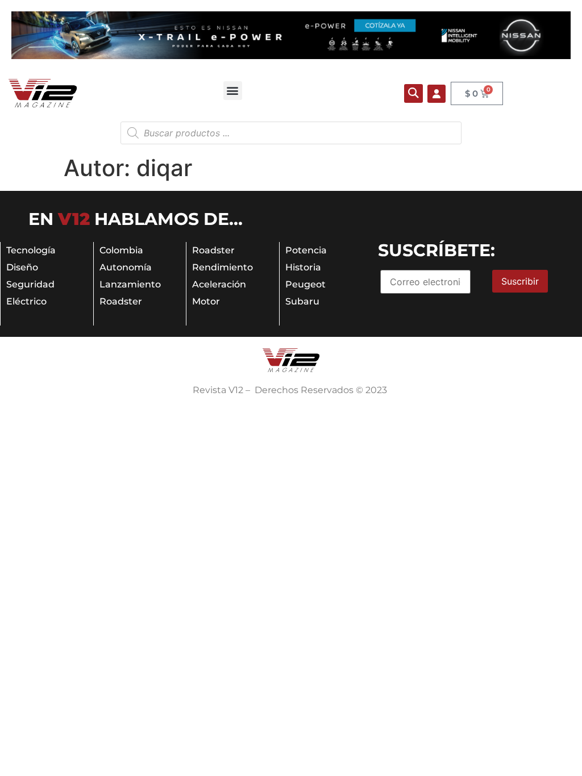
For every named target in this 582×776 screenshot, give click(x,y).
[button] (232, 90)
